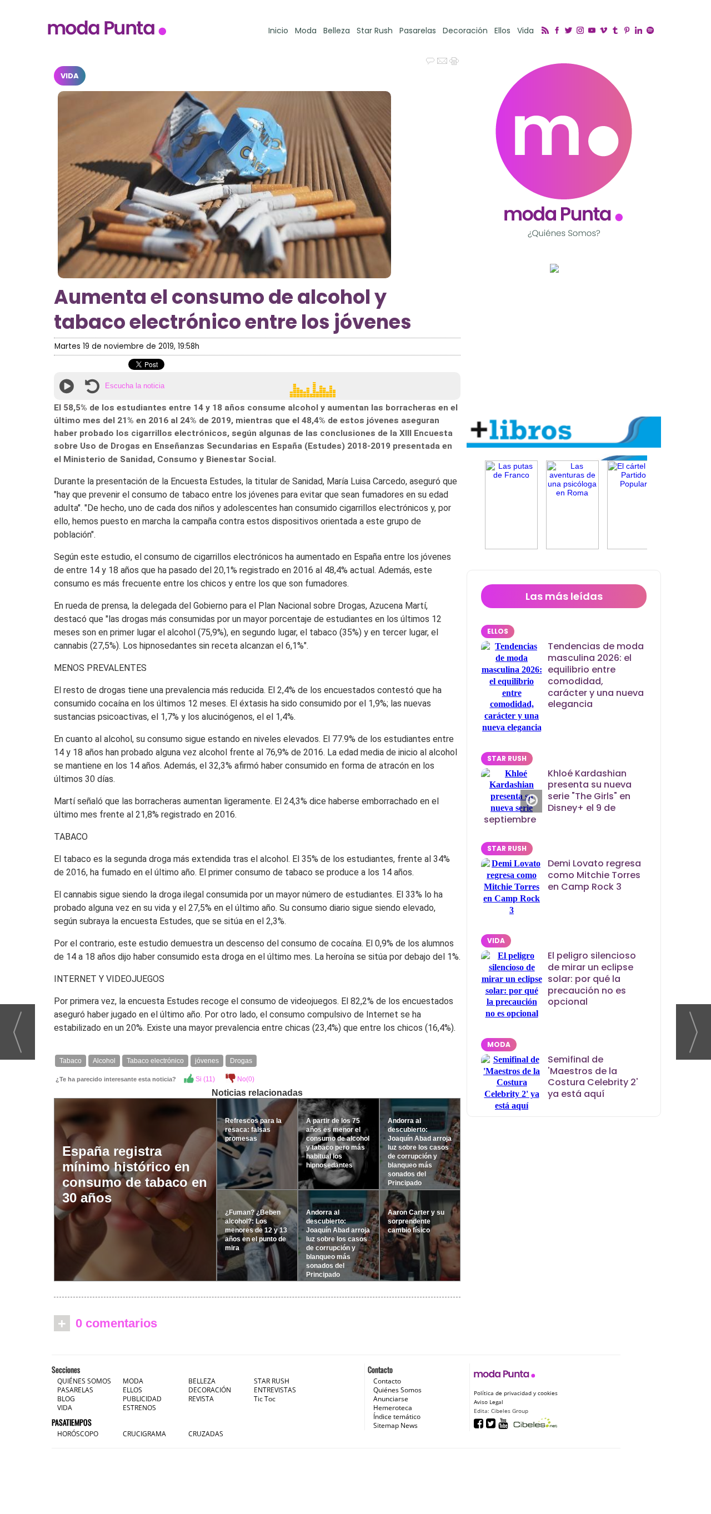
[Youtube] (593, 31)
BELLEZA (202, 1381)
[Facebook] (558, 31)
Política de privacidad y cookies (516, 1393)
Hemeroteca (392, 1407)
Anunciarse (390, 1398)
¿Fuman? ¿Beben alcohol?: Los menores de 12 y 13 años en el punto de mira (256, 1230)
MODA (498, 1044)
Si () (204, 1079)
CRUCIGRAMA (144, 1433)
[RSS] (547, 31)
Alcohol (104, 1061)
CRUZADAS (205, 1433)
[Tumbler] (617, 31)
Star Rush (375, 31)
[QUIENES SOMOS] (564, 150)
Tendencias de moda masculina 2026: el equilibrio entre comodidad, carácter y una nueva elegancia (596, 675)
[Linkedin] (640, 31)
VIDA (70, 76)
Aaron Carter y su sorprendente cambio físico (416, 1221)
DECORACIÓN (209, 1390)
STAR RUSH (507, 758)
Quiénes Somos (397, 1390)
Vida (525, 31)
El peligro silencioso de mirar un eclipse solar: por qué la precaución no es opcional (592, 978)
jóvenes (207, 1061)
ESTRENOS (139, 1407)
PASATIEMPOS (72, 1422)
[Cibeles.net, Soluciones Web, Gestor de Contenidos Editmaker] (534, 1422)
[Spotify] (652, 31)
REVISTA (201, 1398)
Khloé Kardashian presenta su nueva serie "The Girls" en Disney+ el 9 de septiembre (558, 796)
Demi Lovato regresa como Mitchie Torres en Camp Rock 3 (594, 875)
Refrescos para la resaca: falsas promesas (253, 1129)
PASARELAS (75, 1390)
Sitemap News (395, 1425)
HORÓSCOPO (77, 1433)
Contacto (387, 1381)
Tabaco (70, 1061)
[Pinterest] (628, 31)
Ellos (502, 31)
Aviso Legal (488, 1402)
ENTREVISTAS (275, 1390)
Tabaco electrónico (155, 1061)
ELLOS (497, 631)
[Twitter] (570, 31)
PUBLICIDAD (142, 1398)
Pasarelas (417, 31)
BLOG (66, 1398)
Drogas (241, 1061)
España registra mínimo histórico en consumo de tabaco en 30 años (134, 1174)
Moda (306, 31)
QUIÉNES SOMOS (84, 1381)
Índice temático (396, 1416)
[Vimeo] (605, 31)
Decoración (465, 31)
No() (245, 1079)
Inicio (278, 31)
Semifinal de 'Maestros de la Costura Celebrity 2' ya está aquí (593, 1076)
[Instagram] (582, 31)
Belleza (336, 31)
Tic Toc (265, 1398)
